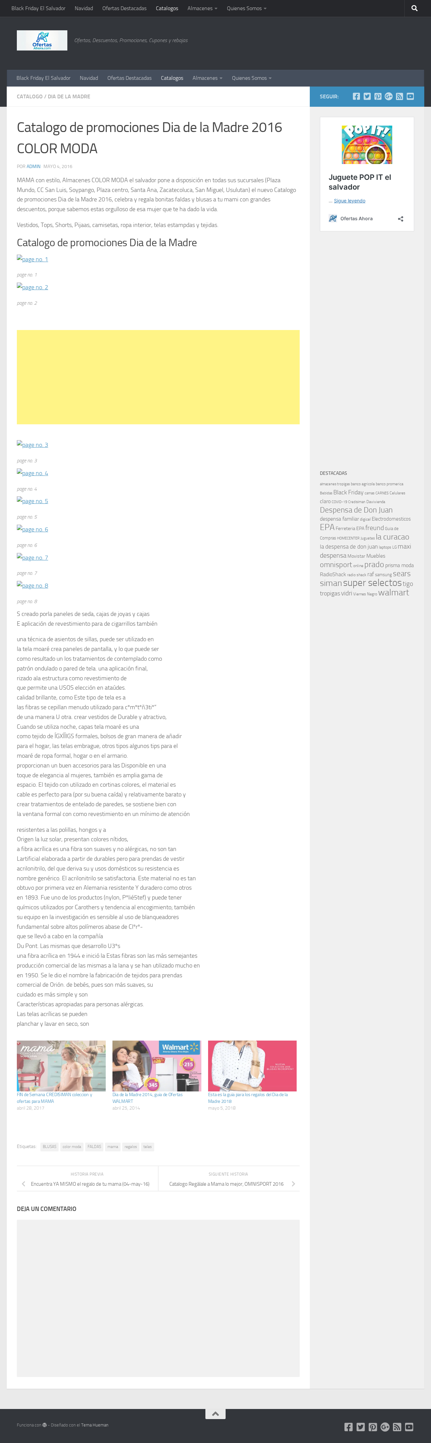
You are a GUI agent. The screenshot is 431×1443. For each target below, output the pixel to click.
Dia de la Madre (69, 96)
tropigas (330, 593)
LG (394, 547)
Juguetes (368, 538)
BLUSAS (49, 1146)
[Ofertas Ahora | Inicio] (42, 40)
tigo (408, 584)
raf (370, 574)
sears (402, 573)
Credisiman (356, 502)
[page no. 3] (32, 445)
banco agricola (363, 484)
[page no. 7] (32, 557)
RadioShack (333, 574)
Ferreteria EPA (350, 528)
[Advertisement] (380, 42)
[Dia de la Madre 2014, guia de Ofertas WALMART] (156, 1066)
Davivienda (375, 501)
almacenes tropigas (335, 484)
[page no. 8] (32, 585)
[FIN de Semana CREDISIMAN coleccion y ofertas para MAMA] (61, 1066)
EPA (327, 527)
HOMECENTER (348, 538)
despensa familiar (339, 519)
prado (374, 564)
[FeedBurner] (399, 96)
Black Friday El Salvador (38, 8)
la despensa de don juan (349, 546)
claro (325, 501)
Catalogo (30, 96)
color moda (72, 1146)
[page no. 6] (32, 529)
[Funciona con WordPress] (44, 1425)
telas (147, 1146)
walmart (393, 592)
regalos (131, 1146)
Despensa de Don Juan (356, 510)
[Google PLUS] (389, 96)
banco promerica (389, 484)
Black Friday (348, 492)
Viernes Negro (365, 594)
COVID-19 (339, 502)
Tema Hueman (94, 1425)
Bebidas (326, 493)
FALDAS (94, 1146)
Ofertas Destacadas (124, 8)
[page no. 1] (32, 259)
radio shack (356, 574)
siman (331, 583)
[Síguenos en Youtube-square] (410, 96)
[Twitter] (367, 96)
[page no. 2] (32, 287)
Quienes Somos (244, 8)
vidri (346, 593)
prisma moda (399, 565)
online (358, 565)
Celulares (397, 493)
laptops (385, 547)
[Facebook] (356, 96)
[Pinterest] (378, 96)
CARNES (382, 493)
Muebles (375, 556)
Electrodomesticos (391, 519)
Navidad (84, 8)
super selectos (372, 583)
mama (112, 1146)
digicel (365, 519)
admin (33, 166)
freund (374, 528)
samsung (383, 574)
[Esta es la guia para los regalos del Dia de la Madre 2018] (252, 1066)
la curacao (392, 537)
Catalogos (167, 8)
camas (369, 493)
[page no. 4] (32, 473)
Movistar (356, 556)
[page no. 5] (32, 501)
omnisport (336, 564)
